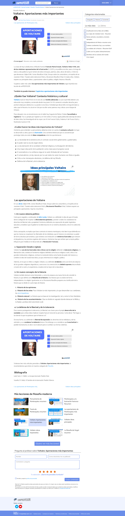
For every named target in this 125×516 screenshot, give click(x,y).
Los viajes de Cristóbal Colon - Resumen (99, 34)
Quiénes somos (37, 514)
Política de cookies (85, 514)
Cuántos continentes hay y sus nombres (98, 45)
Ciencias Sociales (25, 7)
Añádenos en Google (74, 61)
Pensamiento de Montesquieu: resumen (38, 400)
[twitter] (16, 506)
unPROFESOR (16, 7)
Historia (97, 20)
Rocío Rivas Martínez (25, 20)
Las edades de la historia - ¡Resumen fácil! (99, 48)
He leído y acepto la (27, 478)
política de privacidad (32, 479)
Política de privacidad (74, 514)
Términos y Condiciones (61, 514)
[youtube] (20, 506)
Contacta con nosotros (48, 514)
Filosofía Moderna (40, 7)
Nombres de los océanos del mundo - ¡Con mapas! (98, 55)
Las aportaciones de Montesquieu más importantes (71, 412)
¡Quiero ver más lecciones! (47, 443)
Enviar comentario (72, 479)
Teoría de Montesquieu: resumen (38, 410)
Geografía (90, 20)
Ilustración (38, 132)
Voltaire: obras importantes (35, 431)
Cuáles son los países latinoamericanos (98, 51)
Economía (106, 20)
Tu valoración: (35, 475)
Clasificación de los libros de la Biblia (98, 31)
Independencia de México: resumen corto (99, 42)
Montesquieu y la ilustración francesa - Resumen (71, 401)
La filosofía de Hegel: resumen (71, 431)
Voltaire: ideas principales (69, 420)
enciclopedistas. (23, 293)
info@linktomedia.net (65, 488)
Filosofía (32, 7)
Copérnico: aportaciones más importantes (52, 91)
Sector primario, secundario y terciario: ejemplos (98, 38)
